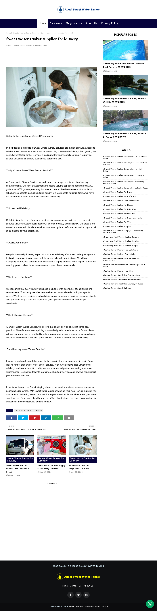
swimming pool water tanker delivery (121, 237)
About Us (88, 586)
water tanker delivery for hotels (119, 254)
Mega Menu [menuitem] (73, 23)
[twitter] (78, 595)
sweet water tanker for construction (121, 201)
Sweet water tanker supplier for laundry (79, 467)
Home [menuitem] (42, 23)
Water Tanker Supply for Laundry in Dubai (123, 284)
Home (8, 33)
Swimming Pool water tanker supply (121, 246)
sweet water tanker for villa (117, 222)
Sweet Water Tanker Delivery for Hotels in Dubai (123, 170)
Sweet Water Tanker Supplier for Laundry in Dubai (17, 469)
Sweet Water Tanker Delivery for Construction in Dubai (125, 164)
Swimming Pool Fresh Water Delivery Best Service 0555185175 (123, 66)
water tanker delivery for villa (118, 271)
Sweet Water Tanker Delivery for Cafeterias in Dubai (125, 158)
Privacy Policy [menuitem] (109, 23)
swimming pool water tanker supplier (121, 241)
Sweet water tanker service (20, 46)
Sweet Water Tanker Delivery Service (88, 607)
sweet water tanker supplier (117, 227)
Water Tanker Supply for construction (122, 275)
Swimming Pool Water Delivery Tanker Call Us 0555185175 (124, 101)
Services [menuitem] (55, 23)
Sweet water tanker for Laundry (26, 33)
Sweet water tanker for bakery (118, 192)
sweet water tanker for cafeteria (120, 197)
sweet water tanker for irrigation (120, 209)
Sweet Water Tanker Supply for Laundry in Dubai (51, 467)
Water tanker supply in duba (117, 288)
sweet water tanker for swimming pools (123, 218)
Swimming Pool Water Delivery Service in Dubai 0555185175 (124, 136)
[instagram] (86, 595)
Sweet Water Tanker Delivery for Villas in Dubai (126, 188)
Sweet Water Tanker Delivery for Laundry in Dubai (123, 176)
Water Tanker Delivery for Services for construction (121, 260)
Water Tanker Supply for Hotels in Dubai (123, 280)
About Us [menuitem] (91, 23)
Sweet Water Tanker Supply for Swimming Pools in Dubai (123, 232)
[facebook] (70, 595)
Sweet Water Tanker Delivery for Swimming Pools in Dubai (123, 183)
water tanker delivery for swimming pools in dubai (124, 266)
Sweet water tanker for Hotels (118, 205)
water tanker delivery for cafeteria (121, 250)
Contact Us (76, 586)
